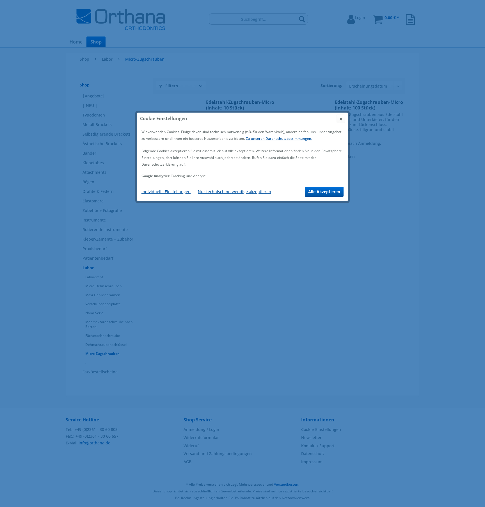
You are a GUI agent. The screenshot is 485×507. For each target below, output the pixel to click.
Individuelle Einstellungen (166, 191)
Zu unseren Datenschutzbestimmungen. (279, 138)
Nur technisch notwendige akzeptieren (234, 191)
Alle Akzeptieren (324, 191)
